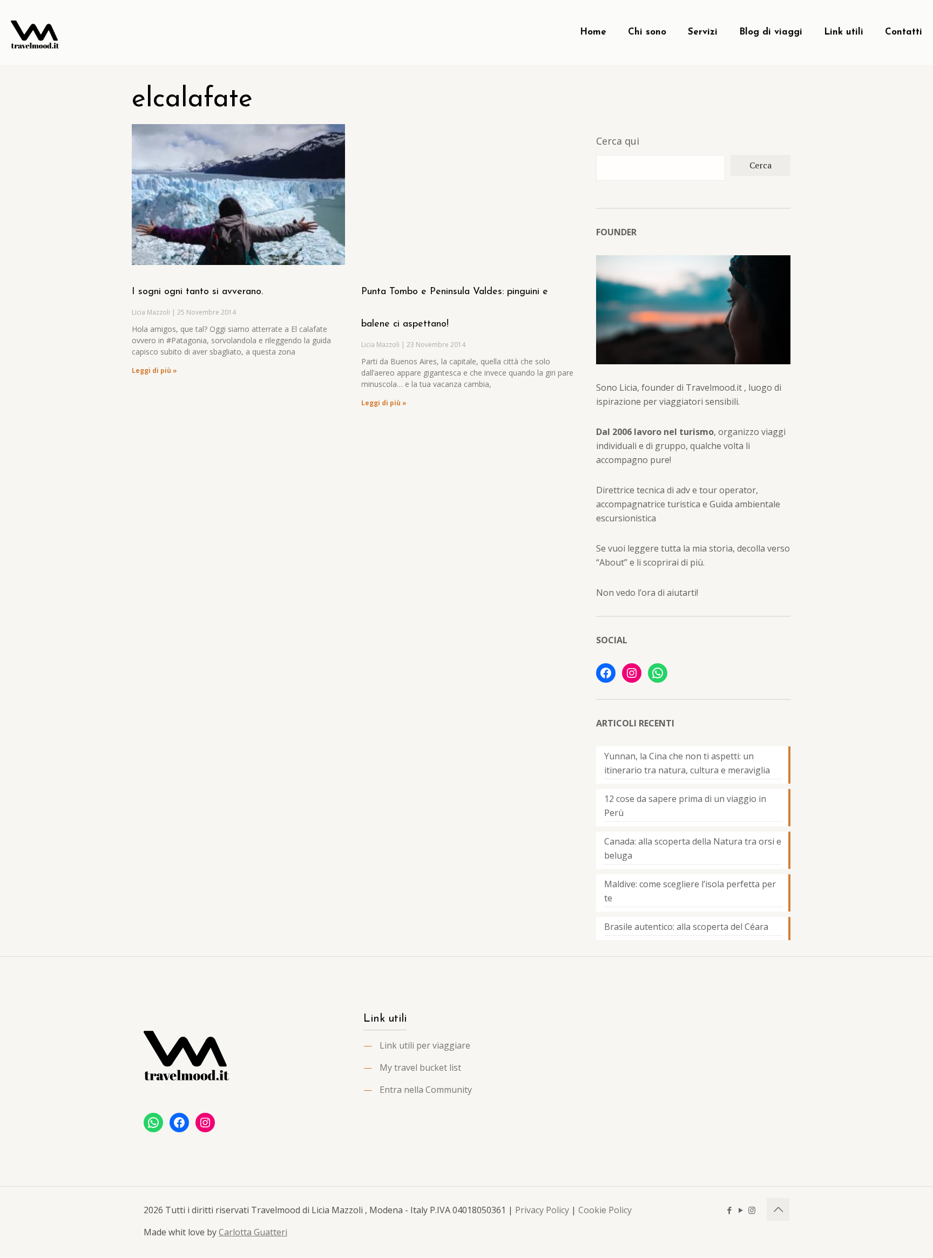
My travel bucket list (420, 1067)
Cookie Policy (605, 1210)
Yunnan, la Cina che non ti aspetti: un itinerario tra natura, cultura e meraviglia (687, 763)
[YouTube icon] (740, 1210)
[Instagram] (631, 673)
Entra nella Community (426, 1090)
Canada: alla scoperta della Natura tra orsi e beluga (692, 848)
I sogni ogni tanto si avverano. (197, 292)
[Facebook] (606, 673)
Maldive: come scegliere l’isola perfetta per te (690, 891)
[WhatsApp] (657, 673)
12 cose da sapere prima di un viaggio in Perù (685, 806)
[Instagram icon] (752, 1210)
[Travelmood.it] (35, 32)
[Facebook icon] (729, 1210)
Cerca (760, 165)
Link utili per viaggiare (425, 1045)
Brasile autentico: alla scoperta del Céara (686, 927)
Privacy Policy (542, 1210)
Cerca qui (617, 141)
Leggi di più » (154, 370)
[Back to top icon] (778, 1209)
